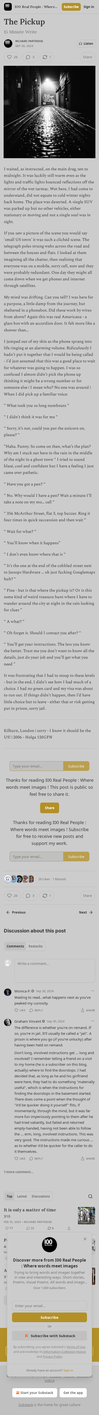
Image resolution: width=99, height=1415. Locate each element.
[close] (85, 1239)
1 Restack (59, 879)
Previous (18, 912)
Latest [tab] (22, 1196)
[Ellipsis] (93, 991)
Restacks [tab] (36, 946)
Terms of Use (76, 1347)
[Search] (90, 1196)
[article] (49, 1219)
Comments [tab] (15, 946)
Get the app (73, 1392)
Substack (26, 1404)
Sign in (89, 7)
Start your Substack (36, 1392)
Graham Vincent (27, 1021)
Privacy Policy (52, 1356)
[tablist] (24, 946)
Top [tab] (9, 1196)
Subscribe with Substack (53, 1335)
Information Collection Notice (64, 1351)
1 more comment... (19, 1172)
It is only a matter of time (30, 1210)
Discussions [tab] (41, 1196)
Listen (88, 43)
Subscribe (71, 7)
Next (83, 912)
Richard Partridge (29, 41)
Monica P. (22, 991)
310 (7, 1216)
